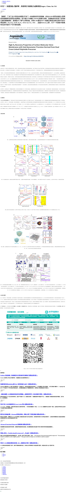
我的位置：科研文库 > (6, 1)
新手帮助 (4, 471)
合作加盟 (4, 467)
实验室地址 (4, 474)
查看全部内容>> (33, 375)
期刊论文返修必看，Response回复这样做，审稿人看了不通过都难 (18, 414)
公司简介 (4, 466)
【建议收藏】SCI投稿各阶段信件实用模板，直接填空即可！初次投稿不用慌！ (21, 394)
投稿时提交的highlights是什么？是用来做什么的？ (14, 384)
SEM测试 (4, 454)
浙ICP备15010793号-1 (32, 491)
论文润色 (4, 9)
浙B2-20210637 (25, 491)
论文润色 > (4, 2)
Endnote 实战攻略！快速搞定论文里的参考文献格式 (14, 375)
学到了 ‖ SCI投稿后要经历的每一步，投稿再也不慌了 (14, 443)
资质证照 (4, 473)
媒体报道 (4, 472)
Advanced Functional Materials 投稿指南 (11, 424)
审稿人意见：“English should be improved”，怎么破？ (15, 433)
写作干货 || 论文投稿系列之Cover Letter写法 (12, 404)
